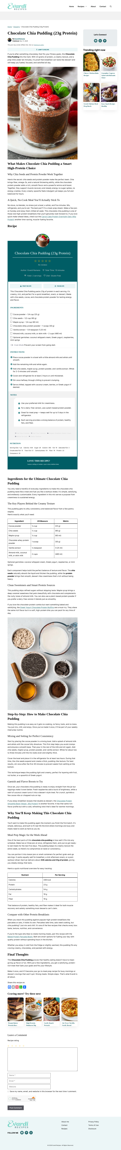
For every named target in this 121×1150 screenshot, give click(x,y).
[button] (110, 6)
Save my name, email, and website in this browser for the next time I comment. (43, 1091)
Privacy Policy (93, 1122)
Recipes (81, 6)
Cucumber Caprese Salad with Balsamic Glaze (108, 75)
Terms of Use (93, 1125)
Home (71, 6)
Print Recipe (26, 286)
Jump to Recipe (43, 49)
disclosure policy (39, 45)
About (93, 6)
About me (65, 1122)
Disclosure (92, 1129)
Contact (103, 6)
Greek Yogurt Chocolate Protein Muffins (37, 607)
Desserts (16, 27)
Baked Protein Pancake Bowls (20, 937)
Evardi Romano (20, 39)
